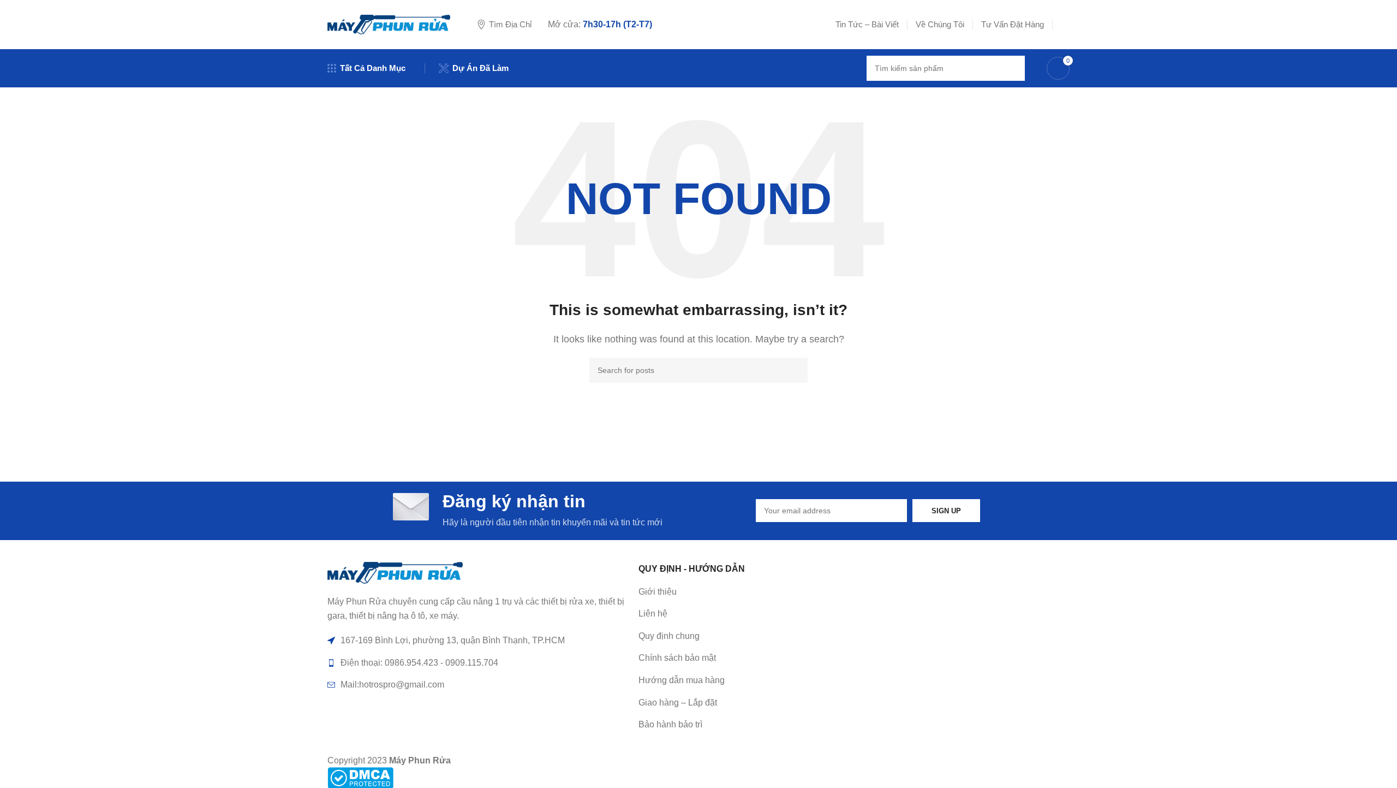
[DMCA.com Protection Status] (360, 777)
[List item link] (788, 614)
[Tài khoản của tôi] (1065, 24)
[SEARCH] (1012, 68)
